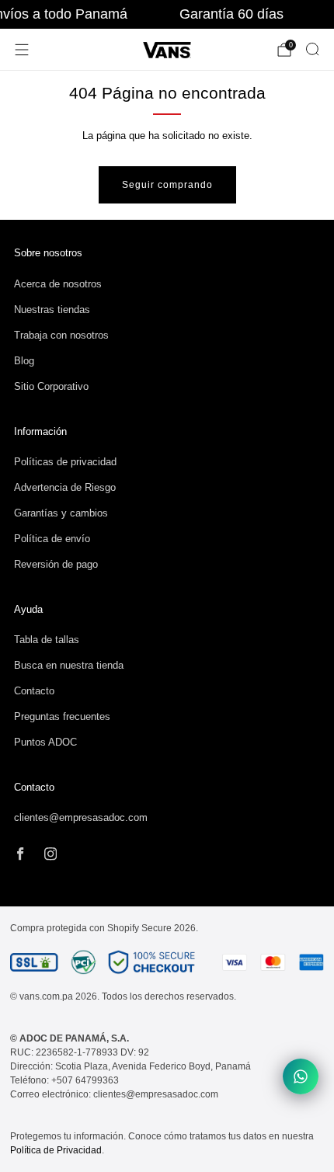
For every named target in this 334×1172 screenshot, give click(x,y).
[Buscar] (312, 49)
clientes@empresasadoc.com (81, 817)
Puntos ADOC (45, 742)
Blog (24, 361)
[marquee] (167, 14)
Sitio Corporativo (51, 386)
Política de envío (52, 538)
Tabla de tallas (46, 639)
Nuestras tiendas (52, 309)
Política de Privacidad (56, 1150)
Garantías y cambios (61, 513)
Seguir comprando (167, 184)
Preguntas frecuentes (62, 716)
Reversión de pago (56, 564)
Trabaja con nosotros (61, 335)
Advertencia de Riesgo (65, 487)
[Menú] (22, 49)
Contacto (34, 691)
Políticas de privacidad (65, 462)
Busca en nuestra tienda (69, 665)
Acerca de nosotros (58, 284)
